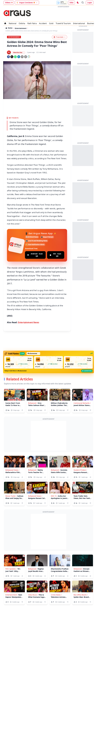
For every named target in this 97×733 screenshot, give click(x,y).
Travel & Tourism (63, 23)
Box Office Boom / (81, 595)
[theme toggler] (78, 2)
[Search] (83, 2)
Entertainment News (28, 322)
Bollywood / (32, 403)
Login (89, 2)
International (79, 23)
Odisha (22, 23)
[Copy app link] (25, 56)
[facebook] (8, 56)
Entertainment (20, 28)
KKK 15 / (54, 496)
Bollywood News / (12, 470)
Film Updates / (11, 569)
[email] (22, 56)
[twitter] (11, 56)
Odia (71, 2)
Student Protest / (80, 470)
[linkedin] (18, 56)
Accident (43, 23)
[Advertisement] (63, 14)
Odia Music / (33, 595)
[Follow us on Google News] (29, 56)
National (12, 23)
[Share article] (22, 410)
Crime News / (56, 595)
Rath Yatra (32, 23)
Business (91, 23)
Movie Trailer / (11, 496)
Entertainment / (11, 595)
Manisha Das (17, 52)
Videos (8, 2)
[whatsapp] (15, 56)
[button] (18, 362)
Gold (51, 23)
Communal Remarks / (82, 403)
